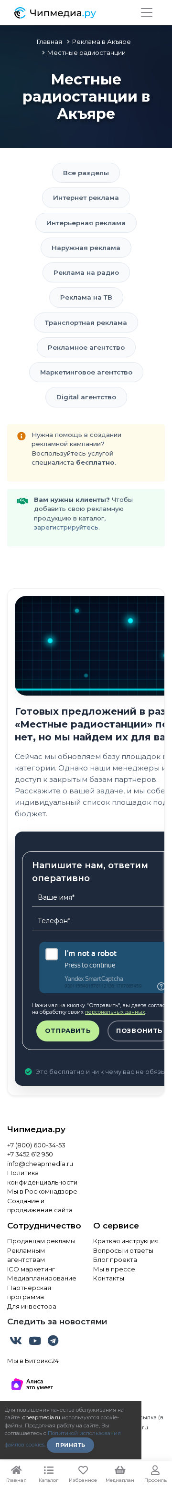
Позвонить (139, 1030)
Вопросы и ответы (123, 1250)
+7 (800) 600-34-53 (36, 1145)
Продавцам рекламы (41, 1241)
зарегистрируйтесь (66, 527)
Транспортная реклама (86, 322)
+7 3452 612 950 (30, 1154)
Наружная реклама (86, 247)
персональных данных (115, 1012)
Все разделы (86, 173)
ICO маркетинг (31, 1269)
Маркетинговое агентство (86, 372)
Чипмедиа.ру (36, 1129)
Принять (70, 1445)
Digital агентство (86, 397)
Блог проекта (115, 1259)
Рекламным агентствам (26, 1255)
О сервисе (116, 1225)
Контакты (108, 1278)
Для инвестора (31, 1306)
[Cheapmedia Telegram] (53, 1342)
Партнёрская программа (29, 1292)
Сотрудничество (43, 1225)
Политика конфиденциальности (42, 1177)
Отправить (68, 1030)
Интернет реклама (86, 197)
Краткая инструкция (126, 1241)
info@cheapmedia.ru (40, 1163)
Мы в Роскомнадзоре (42, 1191)
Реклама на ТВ (86, 297)
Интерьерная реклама (86, 223)
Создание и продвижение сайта (40, 1205)
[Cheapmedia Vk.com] (16, 1342)
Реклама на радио (86, 272)
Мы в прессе (114, 1269)
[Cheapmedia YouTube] (35, 1342)
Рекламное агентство (86, 347)
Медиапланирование (41, 1278)
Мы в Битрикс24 (33, 1360)
